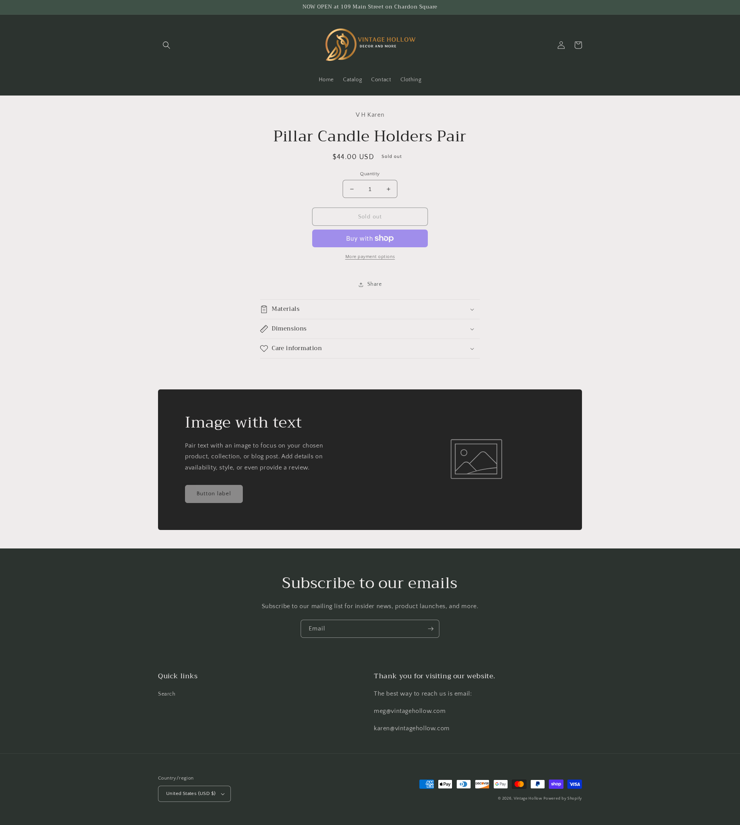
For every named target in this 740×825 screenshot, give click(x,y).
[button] (166, 45)
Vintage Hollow (528, 798)
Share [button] (374, 284)
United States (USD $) (190, 793)
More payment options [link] (370, 256)
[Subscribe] (430, 629)
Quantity (370, 173)
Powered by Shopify (562, 798)
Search (167, 694)
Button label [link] (214, 493)
